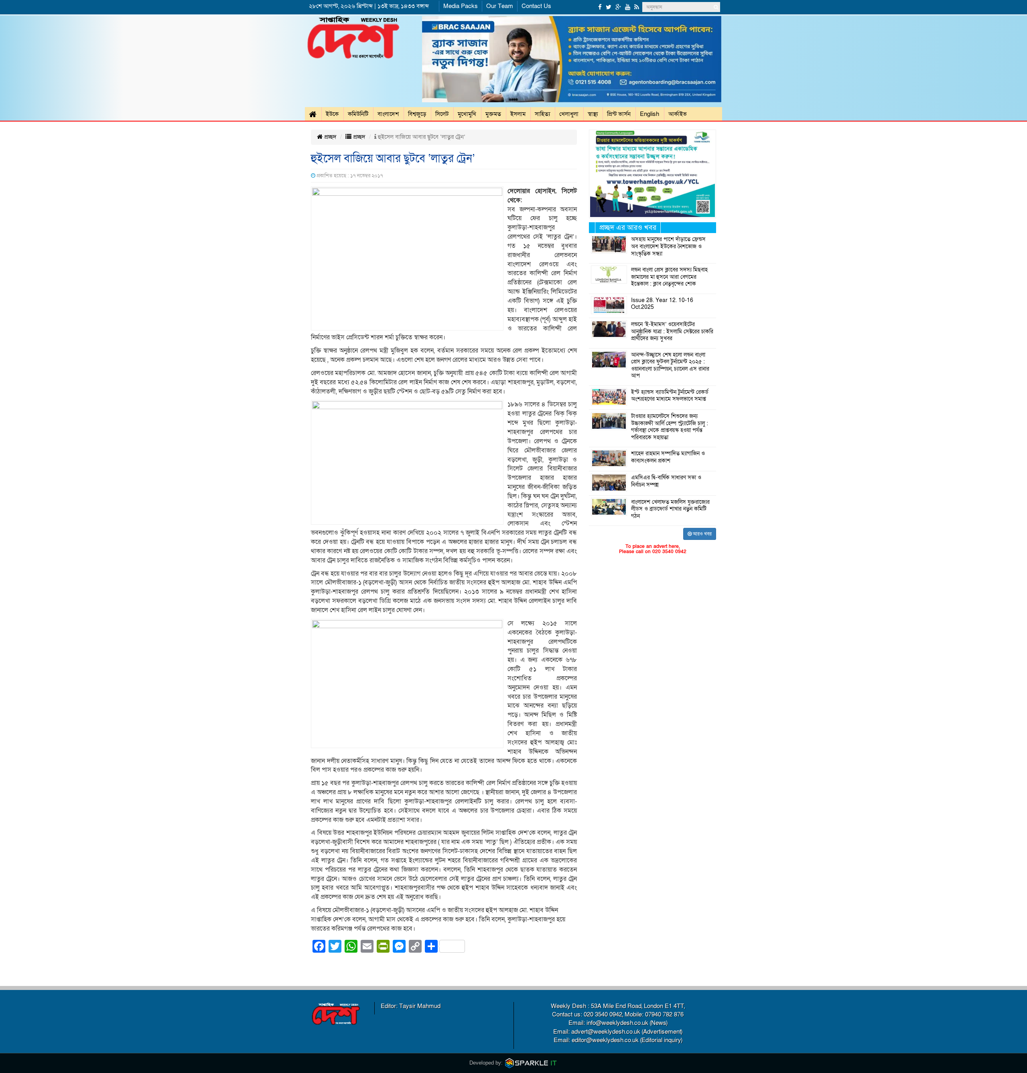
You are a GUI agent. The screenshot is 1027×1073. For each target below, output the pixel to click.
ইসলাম (518, 114)
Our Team (499, 6)
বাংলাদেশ (388, 114)
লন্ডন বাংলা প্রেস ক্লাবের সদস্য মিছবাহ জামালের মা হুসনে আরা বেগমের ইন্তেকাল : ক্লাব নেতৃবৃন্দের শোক (669, 277)
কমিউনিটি (358, 114)
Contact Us (536, 6)
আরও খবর (702, 534)
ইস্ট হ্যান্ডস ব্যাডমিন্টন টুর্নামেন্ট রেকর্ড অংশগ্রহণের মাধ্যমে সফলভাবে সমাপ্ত (669, 396)
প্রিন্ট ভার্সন (619, 114)
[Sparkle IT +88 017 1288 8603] (531, 1063)
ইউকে (332, 114)
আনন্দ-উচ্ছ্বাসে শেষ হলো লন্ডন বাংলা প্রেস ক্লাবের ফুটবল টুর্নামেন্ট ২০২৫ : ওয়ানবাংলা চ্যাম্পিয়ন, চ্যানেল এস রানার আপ (670, 365)
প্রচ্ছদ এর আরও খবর (627, 227)
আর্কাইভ (677, 114)
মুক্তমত (493, 114)
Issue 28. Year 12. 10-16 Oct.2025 (662, 304)
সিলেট (442, 114)
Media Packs (460, 6)
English (649, 114)
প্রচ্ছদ (330, 137)
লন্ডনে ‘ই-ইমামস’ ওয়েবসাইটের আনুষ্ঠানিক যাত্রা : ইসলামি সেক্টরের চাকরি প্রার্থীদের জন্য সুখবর (672, 331)
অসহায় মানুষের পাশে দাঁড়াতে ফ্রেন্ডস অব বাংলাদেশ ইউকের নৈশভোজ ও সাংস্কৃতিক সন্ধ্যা (668, 246)
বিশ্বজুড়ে (417, 114)
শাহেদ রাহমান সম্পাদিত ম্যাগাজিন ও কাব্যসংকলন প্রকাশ (668, 457)
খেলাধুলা (568, 114)
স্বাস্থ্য (593, 114)
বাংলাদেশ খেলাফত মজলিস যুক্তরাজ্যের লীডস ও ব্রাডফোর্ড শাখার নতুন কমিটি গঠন (670, 509)
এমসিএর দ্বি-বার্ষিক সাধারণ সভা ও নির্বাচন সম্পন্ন (666, 481)
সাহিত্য (542, 114)
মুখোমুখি (467, 114)
